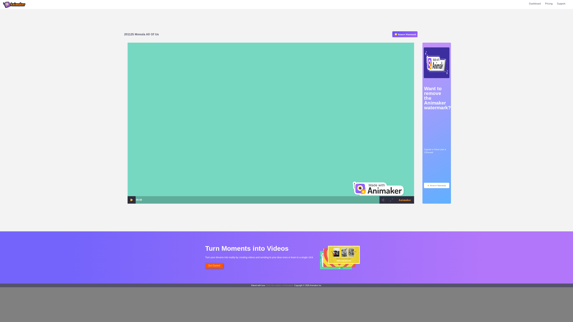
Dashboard (535, 3)
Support (561, 3)
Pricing (549, 3)
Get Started (214, 265)
